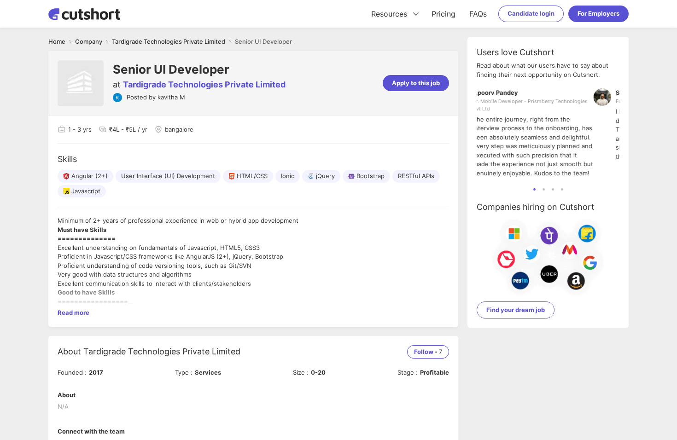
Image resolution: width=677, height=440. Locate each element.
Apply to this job (416, 83)
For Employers (598, 13)
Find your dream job (515, 309)
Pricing (443, 13)
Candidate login (531, 13)
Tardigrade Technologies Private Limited (204, 84)
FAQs (478, 13)
